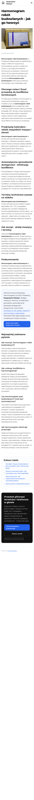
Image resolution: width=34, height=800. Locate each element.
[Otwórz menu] (32, 3)
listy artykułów (12, 551)
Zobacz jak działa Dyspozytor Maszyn (17, 324)
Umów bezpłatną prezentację (17, 527)
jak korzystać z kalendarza (14, 313)
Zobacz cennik (17, 534)
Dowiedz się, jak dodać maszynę (16, 311)
